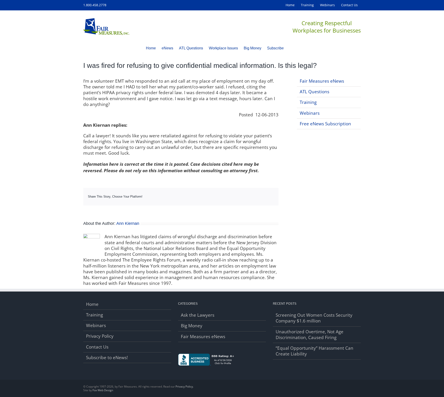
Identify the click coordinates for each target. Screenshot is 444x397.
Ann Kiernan (127, 223)
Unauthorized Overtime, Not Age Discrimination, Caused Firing (309, 334)
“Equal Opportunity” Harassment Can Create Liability (314, 351)
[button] (291, 48)
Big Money (191, 326)
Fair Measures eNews (322, 81)
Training (308, 102)
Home (92, 304)
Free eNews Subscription (325, 124)
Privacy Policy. (185, 386)
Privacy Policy (100, 336)
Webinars (310, 113)
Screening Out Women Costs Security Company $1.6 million (314, 318)
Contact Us (97, 347)
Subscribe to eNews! (107, 358)
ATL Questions (314, 92)
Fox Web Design (102, 390)
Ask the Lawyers (197, 315)
